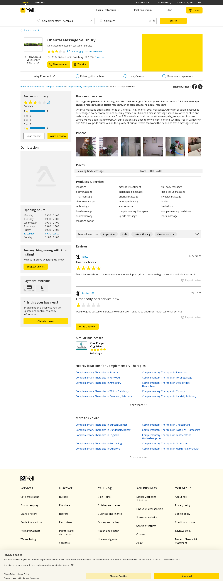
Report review (193, 280)
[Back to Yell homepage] (28, 10)
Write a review (93, 51)
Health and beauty (108, 530)
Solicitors (64, 542)
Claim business (45, 321)
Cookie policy (182, 513)
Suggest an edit (35, 266)
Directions (100, 57)
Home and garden (108, 539)
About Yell (181, 496)
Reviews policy (183, 530)
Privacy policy (182, 505)
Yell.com (25, 2)
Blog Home (104, 496)
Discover (66, 488)
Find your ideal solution (149, 509)
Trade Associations (31, 522)
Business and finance (110, 513)
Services (26, 488)
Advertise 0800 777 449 (189, 2)
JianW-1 (86, 256)
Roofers (63, 513)
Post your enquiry (143, 10)
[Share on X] (200, 86)
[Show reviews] (35, 102)
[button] (91, 21)
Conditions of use (185, 522)
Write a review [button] (58, 136)
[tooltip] (153, 21)
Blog (169, 10)
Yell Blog (105, 488)
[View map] (45, 176)
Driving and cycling (108, 522)
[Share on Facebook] (194, 86)
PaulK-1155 (88, 293)
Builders (64, 496)
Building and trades (109, 505)
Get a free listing (164, 2)
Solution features (146, 526)
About (139, 542)
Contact (140, 534)
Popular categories (106, 10)
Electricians (65, 522)
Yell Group (183, 488)
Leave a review (28, 513)
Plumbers (64, 505)
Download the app (143, 2)
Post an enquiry (29, 505)
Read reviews (34, 136)
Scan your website (146, 517)
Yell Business (40, 2)
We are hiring (28, 539)
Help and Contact (30, 530)
